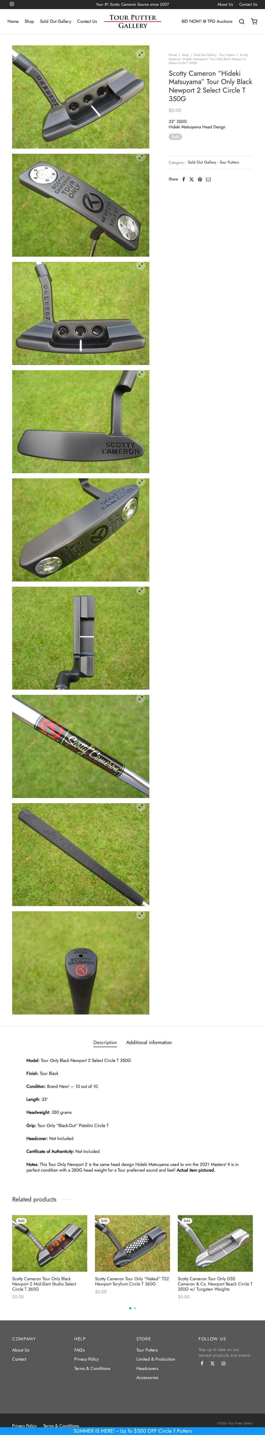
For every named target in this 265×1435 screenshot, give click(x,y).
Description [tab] (105, 1042)
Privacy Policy (86, 1359)
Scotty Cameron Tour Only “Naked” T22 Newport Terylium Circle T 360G (132, 1281)
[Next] (254, 1248)
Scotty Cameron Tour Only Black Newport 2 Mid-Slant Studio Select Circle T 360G (44, 1283)
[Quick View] (79, 1234)
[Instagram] (223, 1364)
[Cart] (254, 21)
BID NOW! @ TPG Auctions (207, 21)
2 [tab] (135, 1308)
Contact (19, 1359)
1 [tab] (130, 1308)
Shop (29, 21)
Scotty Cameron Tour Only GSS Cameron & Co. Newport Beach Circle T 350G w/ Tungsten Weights (215, 1283)
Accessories (147, 1377)
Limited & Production (155, 1359)
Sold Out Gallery (55, 21)
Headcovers (147, 1368)
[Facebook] (183, 179)
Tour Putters (147, 1350)
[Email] (208, 179)
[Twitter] (212, 1364)
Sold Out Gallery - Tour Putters (214, 55)
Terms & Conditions (92, 1368)
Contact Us (248, 4)
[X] (191, 179)
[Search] (242, 21)
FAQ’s (79, 1350)
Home (13, 21)
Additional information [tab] (149, 1042)
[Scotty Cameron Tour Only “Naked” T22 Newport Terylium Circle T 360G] (132, 1243)
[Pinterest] (200, 179)
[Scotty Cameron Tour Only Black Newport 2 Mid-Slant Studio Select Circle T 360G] (49, 1243)
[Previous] (10, 1248)
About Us (225, 4)
